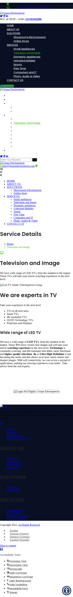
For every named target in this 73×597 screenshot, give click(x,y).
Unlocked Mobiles (24, 60)
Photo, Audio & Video (27, 76)
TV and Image (14, 513)
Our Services (14, 461)
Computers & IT (15, 435)
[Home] (12, 163)
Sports (18, 64)
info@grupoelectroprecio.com (33, 7)
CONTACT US (15, 80)
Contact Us (13, 467)
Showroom (13, 487)
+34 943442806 (33, 19)
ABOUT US (13, 29)
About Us (12, 458)
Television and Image (27, 53)
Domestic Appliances (18, 516)
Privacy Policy (14, 464)
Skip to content (8, 545)
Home (10, 244)
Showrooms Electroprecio (30, 37)
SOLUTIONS (13, 33)
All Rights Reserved (29, 524)
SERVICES (12, 45)
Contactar (8, 86)
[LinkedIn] (1, 423)
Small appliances (24, 49)
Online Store (21, 41)
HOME (10, 25)
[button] (1, 549)
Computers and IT (25, 72)
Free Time (20, 68)
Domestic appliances (27, 56)
